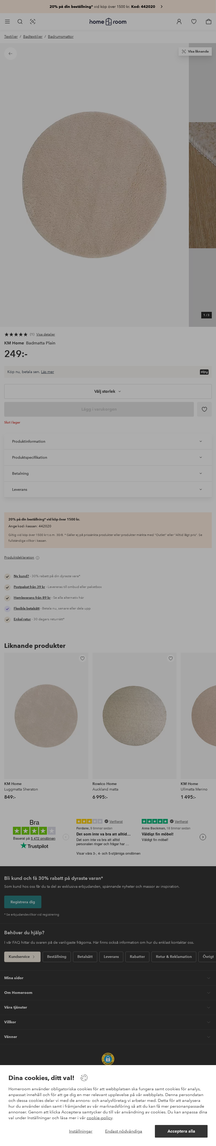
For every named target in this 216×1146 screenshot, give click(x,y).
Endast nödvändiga (123, 1131)
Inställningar (80, 1131)
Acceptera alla (181, 1131)
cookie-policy (99, 1117)
